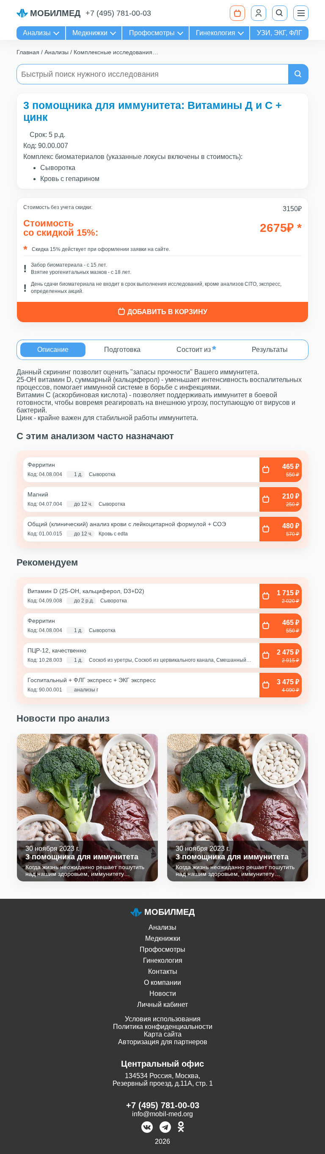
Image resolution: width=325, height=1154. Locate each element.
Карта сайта (163, 1034)
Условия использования (163, 1019)
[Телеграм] (165, 1127)
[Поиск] (279, 13)
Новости (162, 993)
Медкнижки (89, 32)
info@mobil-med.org (162, 1114)
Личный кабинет (162, 1004)
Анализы (37, 32)
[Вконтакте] (147, 1127)
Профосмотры (152, 32)
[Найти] (298, 74)
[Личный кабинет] (258, 13)
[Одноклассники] (180, 1127)
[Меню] (300, 13)
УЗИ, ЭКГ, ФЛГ (279, 32)
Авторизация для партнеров (162, 1041)
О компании (162, 982)
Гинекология (215, 32)
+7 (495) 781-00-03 (118, 13)
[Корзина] (237, 13)
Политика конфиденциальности (162, 1026)
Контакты (162, 971)
